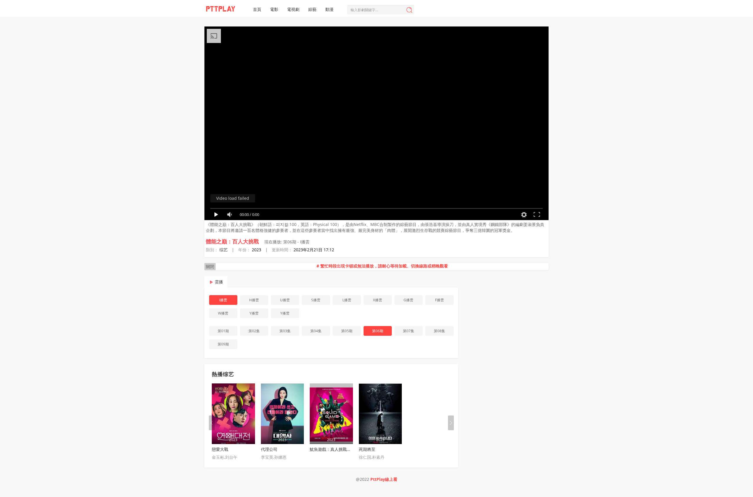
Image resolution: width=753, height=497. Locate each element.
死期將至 (367, 449)
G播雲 (408, 299)
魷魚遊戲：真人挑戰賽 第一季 (337, 449)
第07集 (408, 330)
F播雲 (439, 299)
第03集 (285, 330)
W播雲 (223, 313)
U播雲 (285, 299)
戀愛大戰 (220, 449)
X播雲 (377, 299)
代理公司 (269, 449)
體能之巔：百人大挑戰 (232, 241)
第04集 (315, 330)
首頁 (257, 9)
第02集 (254, 330)
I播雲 (223, 299)
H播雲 (254, 299)
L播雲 (346, 299)
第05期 (346, 330)
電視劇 (293, 9)
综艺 (223, 249)
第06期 (377, 330)
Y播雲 (254, 313)
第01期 (223, 330)
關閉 (210, 266)
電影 (274, 9)
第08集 (439, 330)
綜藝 (312, 9)
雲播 (219, 282)
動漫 (329, 9)
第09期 (223, 344)
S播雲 (315, 299)
